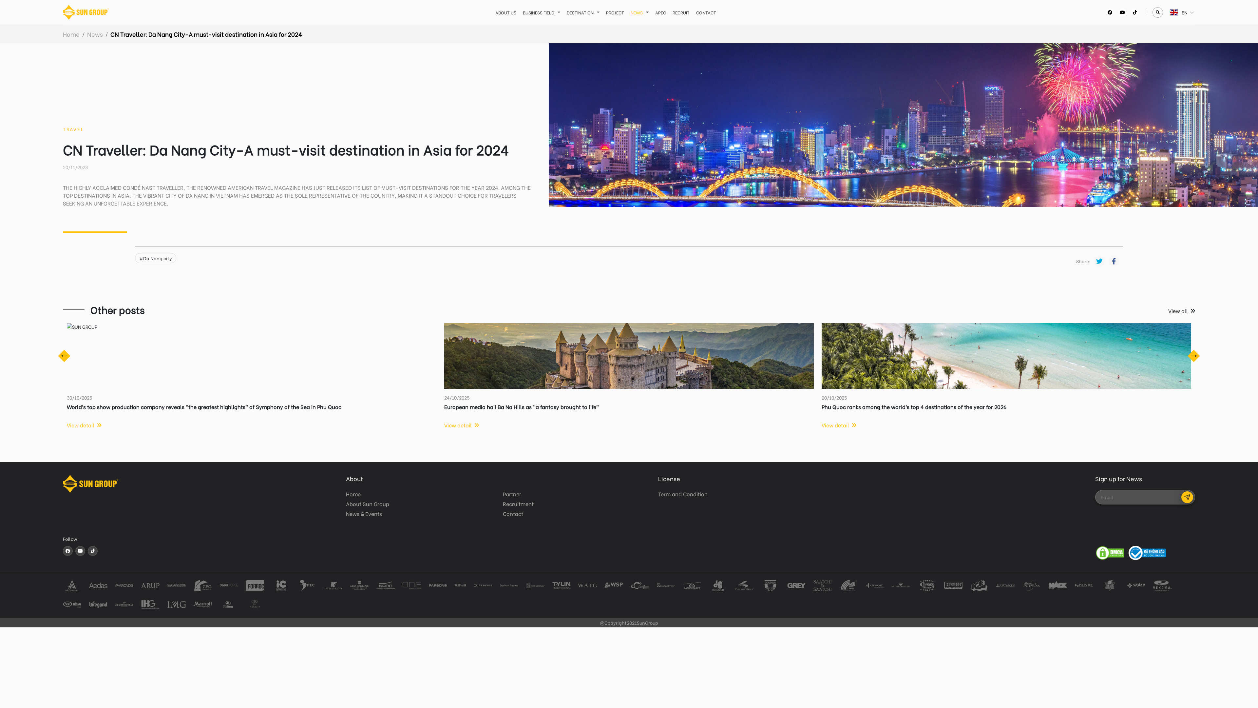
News (637, 12)
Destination (580, 12)
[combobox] (1170, 12)
